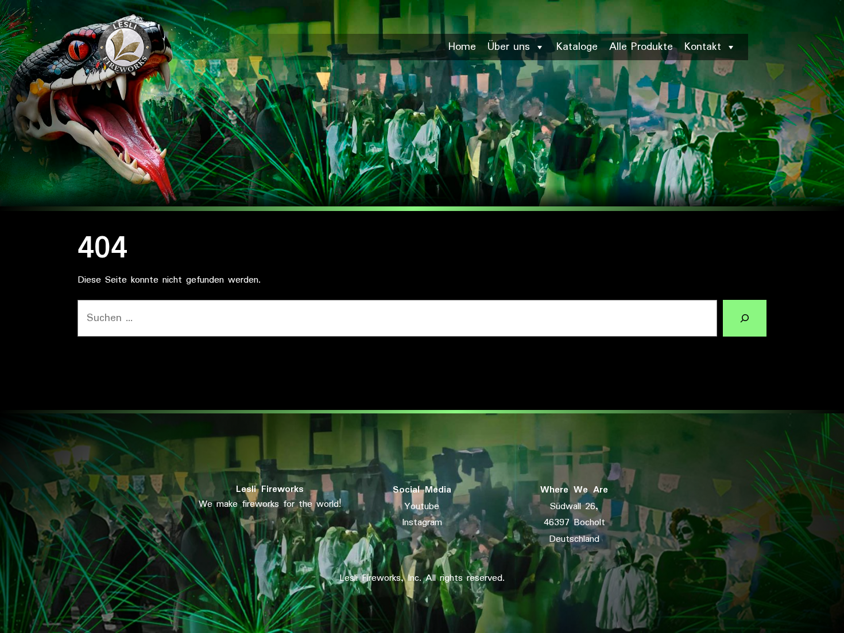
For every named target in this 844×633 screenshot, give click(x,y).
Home (462, 47)
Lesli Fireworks (270, 489)
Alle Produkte (641, 47)
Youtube (421, 506)
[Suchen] (744, 318)
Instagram (422, 522)
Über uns (508, 47)
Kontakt (702, 47)
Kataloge (577, 47)
